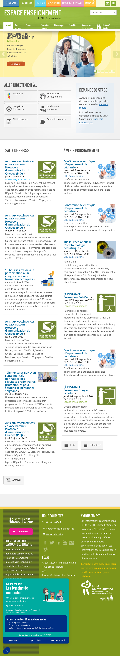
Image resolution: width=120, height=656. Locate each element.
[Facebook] (45, 542)
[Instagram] (71, 542)
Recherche (40, 3)
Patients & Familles (106, 27)
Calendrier (72, 25)
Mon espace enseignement (54, 95)
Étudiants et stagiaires (53, 108)
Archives (16, 479)
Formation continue (44, 27)
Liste (72, 445)
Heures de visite (54, 534)
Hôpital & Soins (11, 3)
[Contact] (107, 3)
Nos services (18, 27)
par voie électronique (91, 120)
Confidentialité (58, 574)
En (113, 3)
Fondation (89, 3)
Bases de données (56, 119)
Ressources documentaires (87, 27)
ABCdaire (18, 93)
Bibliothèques (59, 25)
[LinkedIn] (58, 542)
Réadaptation (54, 3)
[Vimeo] (45, 549)
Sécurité (71, 574)
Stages (28, 25)
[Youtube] (65, 542)
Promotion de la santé (72, 3)
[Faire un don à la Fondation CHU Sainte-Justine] (19, 523)
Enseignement (27, 3)
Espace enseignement (32, 12)
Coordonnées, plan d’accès (60, 528)
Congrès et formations (18, 108)
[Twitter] (52, 542)
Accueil (8, 25)
